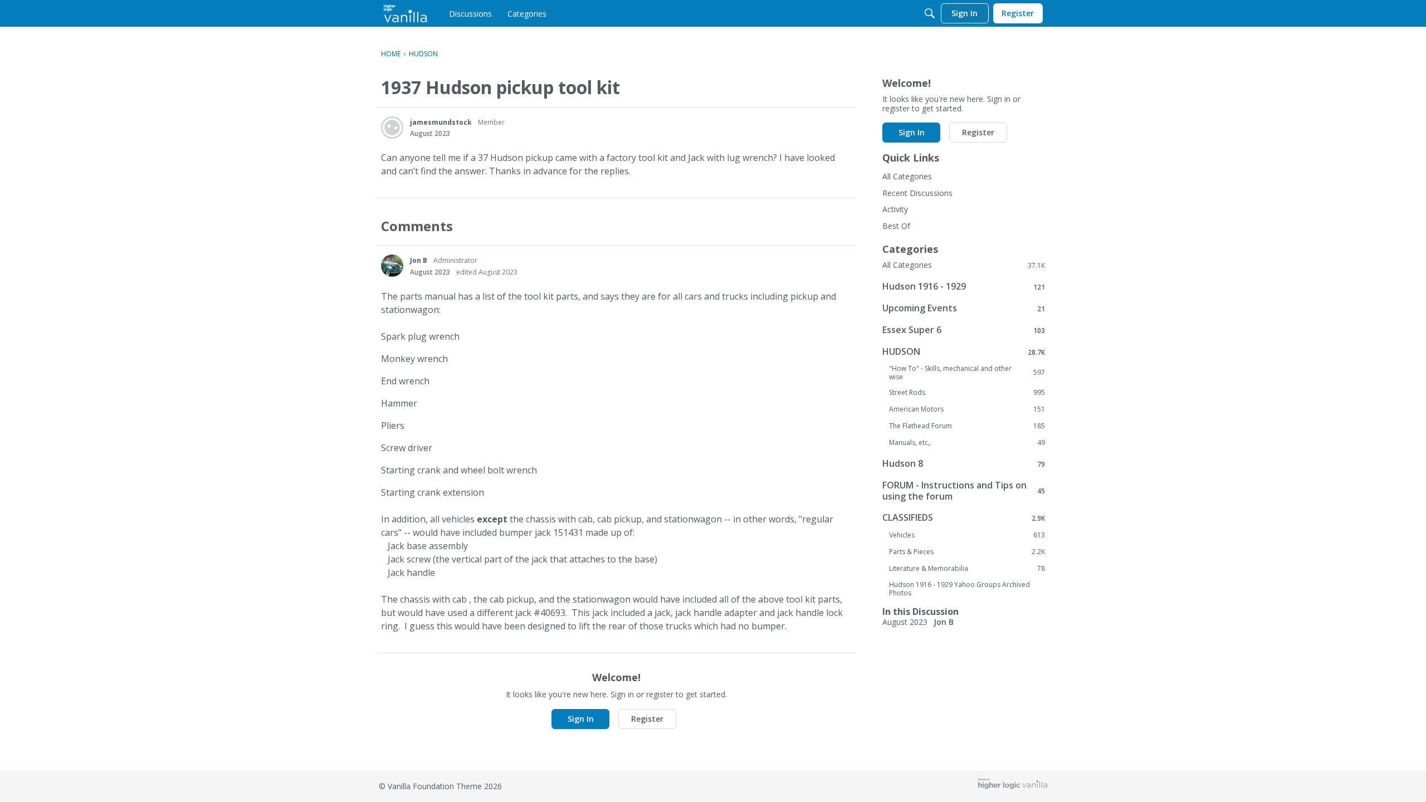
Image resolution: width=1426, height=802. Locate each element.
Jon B (418, 260)
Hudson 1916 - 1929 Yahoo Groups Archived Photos (959, 588)
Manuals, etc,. (967, 443)
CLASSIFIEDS (963, 518)
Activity (895, 209)
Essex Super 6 (963, 330)
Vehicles (967, 535)
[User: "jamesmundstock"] (392, 127)
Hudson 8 (963, 464)
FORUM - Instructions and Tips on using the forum (963, 491)
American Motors (967, 409)
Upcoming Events (963, 308)
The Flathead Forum (967, 426)
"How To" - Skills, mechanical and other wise (967, 372)
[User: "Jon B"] (392, 266)
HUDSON (963, 352)
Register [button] (647, 718)
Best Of (896, 226)
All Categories (907, 176)
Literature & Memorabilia (967, 569)
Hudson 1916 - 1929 (963, 286)
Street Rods (967, 393)
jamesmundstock (441, 122)
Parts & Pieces (967, 552)
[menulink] (470, 13)
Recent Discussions (917, 193)
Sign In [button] (581, 718)
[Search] (930, 13)
